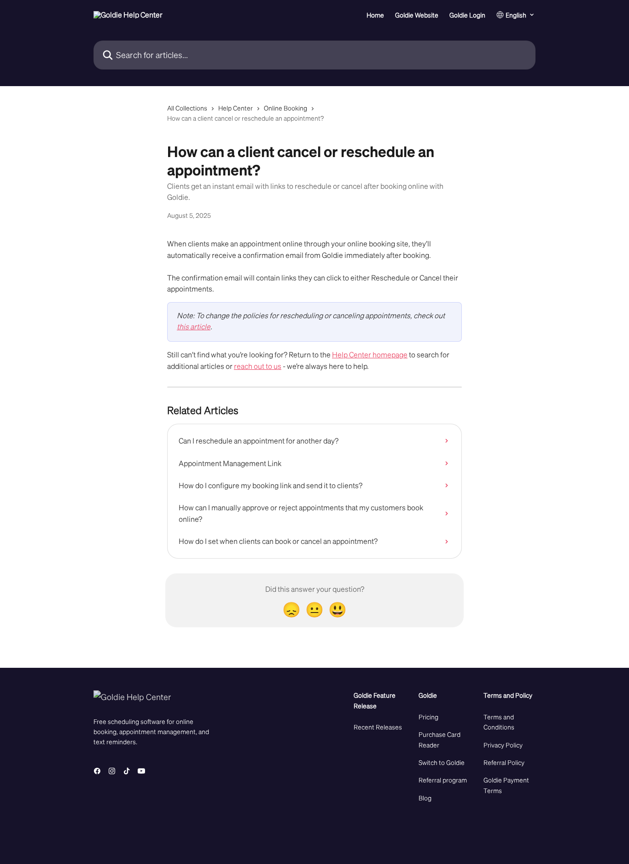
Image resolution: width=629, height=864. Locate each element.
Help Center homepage (370, 354)
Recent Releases (378, 727)
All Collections (187, 108)
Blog (425, 798)
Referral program (443, 780)
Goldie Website (416, 15)
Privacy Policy (503, 745)
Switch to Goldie (442, 762)
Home (375, 15)
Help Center (235, 108)
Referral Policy (503, 762)
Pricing (428, 716)
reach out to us (257, 366)
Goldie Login (467, 15)
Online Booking (285, 108)
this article (193, 326)
